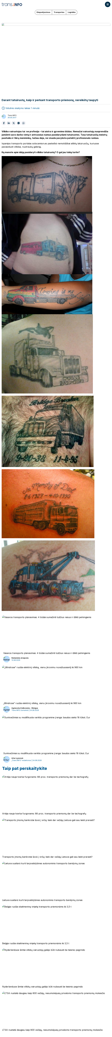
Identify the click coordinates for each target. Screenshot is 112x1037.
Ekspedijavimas (43, 12)
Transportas (59, 12)
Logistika (72, 12)
